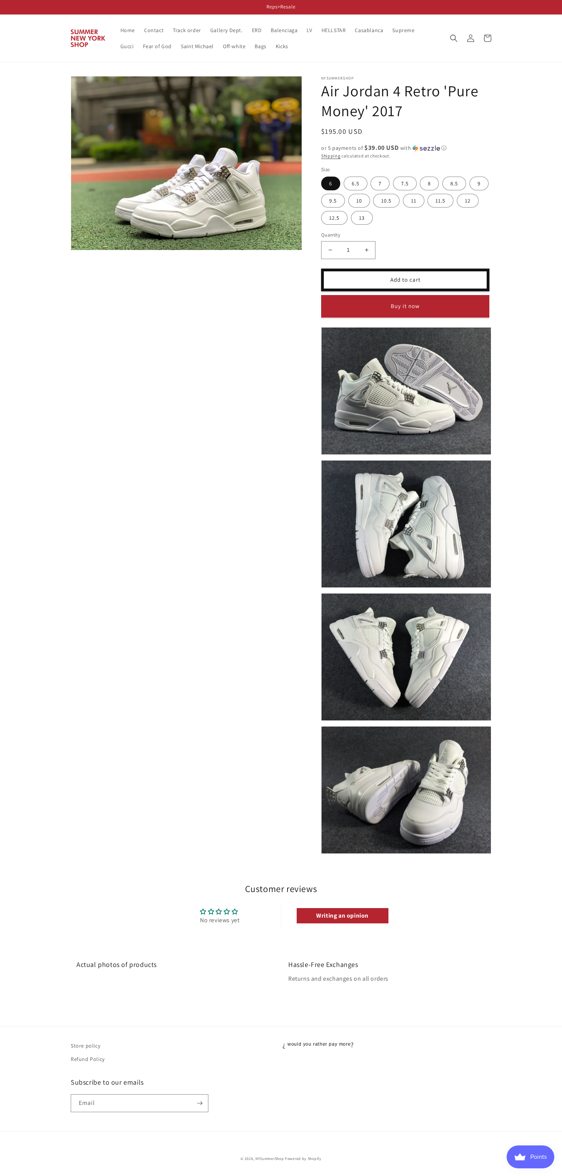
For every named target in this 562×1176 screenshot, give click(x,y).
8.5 (454, 183)
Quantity (330, 235)
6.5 (355, 183)
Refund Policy (88, 1059)
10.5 (386, 200)
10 (359, 200)
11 (413, 200)
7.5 (405, 183)
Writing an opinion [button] (342, 916)
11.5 (440, 200)
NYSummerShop (269, 1158)
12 (468, 200)
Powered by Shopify (303, 1158)
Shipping (331, 156)
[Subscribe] (199, 1103)
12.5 (334, 217)
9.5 (333, 200)
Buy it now (405, 306)
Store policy (85, 1045)
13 (362, 217)
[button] (453, 38)
